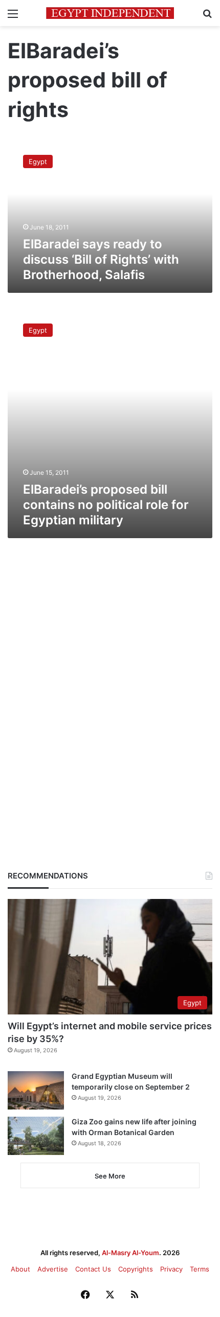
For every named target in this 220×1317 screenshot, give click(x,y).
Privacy (171, 1269)
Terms (199, 1269)
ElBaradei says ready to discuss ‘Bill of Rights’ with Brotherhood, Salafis (101, 259)
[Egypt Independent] (110, 13)
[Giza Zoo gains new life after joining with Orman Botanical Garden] (36, 1136)
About (20, 1269)
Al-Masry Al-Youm (130, 1253)
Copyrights (135, 1269)
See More (110, 1176)
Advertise (52, 1269)
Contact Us (93, 1269)
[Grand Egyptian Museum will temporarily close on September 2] (36, 1090)
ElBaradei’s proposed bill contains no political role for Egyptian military (106, 504)
